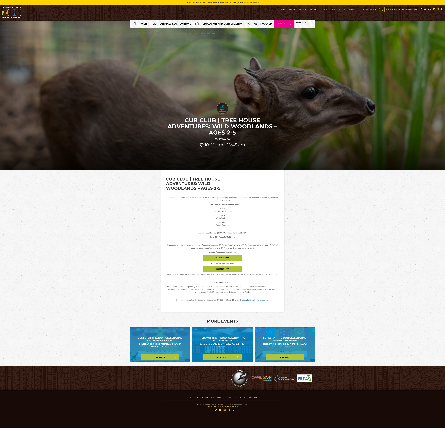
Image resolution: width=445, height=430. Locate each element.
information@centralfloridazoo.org (227, 406)
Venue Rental (350, 9)
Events (302, 9)
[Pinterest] (438, 9)
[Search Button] (381, 9)
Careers (204, 397)
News (283, 9)
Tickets (280, 22)
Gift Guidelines (250, 397)
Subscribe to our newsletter (402, 9)
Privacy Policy (217, 397)
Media (292, 9)
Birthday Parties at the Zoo (325, 9)
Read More (160, 357)
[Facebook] (421, 9)
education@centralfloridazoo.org (255, 300)
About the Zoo (369, 9)
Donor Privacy (234, 397)
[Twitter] (425, 9)
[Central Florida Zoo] (11, 12)
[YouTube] (429, 9)
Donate (301, 22)
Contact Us (193, 397)
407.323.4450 (211, 406)
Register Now (222, 257)
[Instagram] (434, 9)
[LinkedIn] (442, 9)
